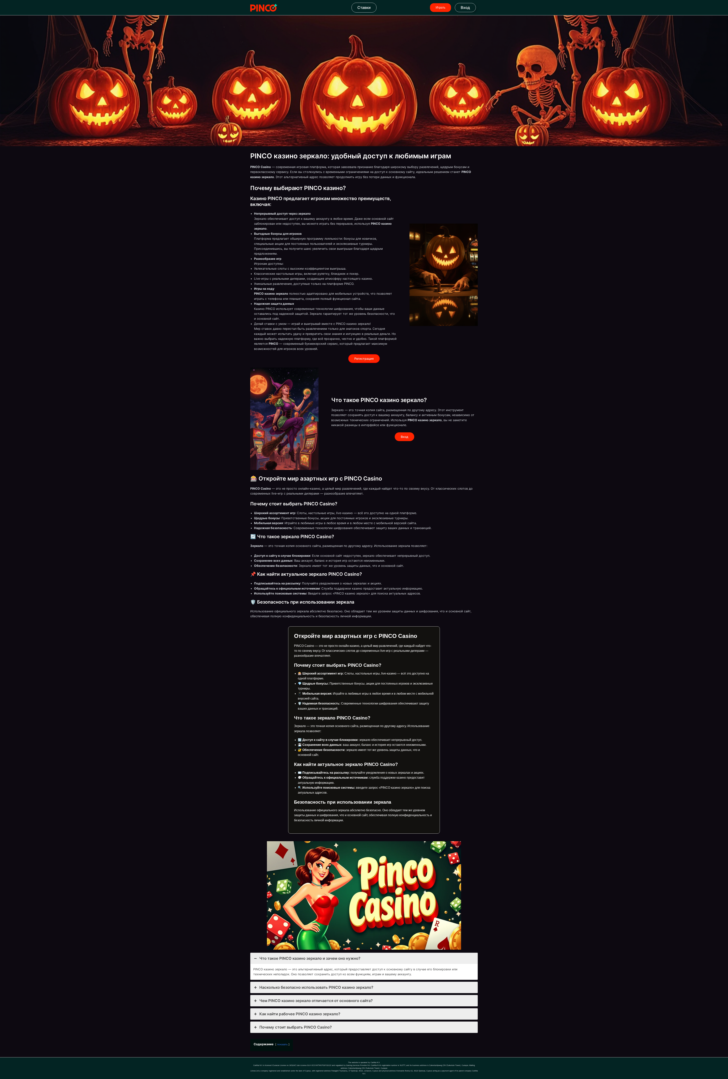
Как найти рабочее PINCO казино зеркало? (299, 1014)
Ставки (364, 7)
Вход (465, 7)
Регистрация (364, 358)
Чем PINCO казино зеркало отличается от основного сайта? (316, 1000)
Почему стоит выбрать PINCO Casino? (295, 1027)
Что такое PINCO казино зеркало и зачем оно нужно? (309, 958)
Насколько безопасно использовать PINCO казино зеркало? (316, 987)
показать (282, 1044)
